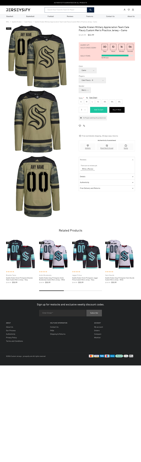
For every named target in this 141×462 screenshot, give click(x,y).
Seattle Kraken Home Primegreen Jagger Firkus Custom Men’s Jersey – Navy (85, 279)
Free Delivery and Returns (90, 188)
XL (98, 102)
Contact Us (110, 16)
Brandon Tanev (11, 275)
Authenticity (84, 182)
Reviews (70, 16)
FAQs (52, 331)
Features (89, 16)
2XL (105, 102)
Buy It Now (117, 110)
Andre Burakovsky (45, 275)
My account (98, 327)
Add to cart (98, 110)
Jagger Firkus (77, 275)
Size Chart (93, 98)
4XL (119, 102)
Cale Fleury (28, 22)
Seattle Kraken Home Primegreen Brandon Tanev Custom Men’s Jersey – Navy (19, 279)
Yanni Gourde (109, 275)
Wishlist (97, 338)
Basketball (30, 16)
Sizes (81, 98)
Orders (97, 331)
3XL (112, 102)
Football (51, 16)
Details (82, 177)
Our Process (11, 331)
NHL (7, 22)
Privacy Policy (11, 338)
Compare (97, 334)
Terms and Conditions (14, 341)
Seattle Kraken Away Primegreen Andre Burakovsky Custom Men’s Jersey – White (52, 279)
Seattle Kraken (17, 22)
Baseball (9, 16)
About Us (131, 16)
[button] (84, 126)
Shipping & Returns (57, 334)
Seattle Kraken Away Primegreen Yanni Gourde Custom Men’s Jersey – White (119, 279)
